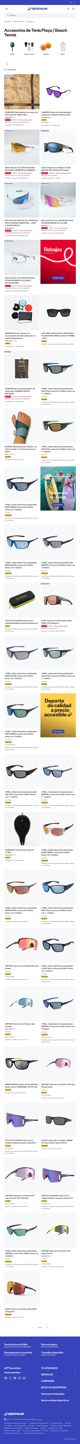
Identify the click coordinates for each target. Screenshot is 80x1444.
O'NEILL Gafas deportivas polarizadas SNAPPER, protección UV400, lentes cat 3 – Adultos (58, 794)
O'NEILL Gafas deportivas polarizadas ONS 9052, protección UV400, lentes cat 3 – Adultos (21, 794)
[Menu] (6, 8)
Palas (12, 54)
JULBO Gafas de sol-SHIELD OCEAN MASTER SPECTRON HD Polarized (56, 169)
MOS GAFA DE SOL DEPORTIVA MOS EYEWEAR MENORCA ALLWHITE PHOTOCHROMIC (20, 280)
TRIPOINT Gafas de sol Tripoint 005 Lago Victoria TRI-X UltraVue (20, 1197)
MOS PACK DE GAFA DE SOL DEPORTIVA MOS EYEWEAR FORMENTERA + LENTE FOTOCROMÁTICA (21, 222)
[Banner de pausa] (70, 2)
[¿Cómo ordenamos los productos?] (5, 70)
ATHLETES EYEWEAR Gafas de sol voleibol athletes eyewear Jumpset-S (20, 1141)
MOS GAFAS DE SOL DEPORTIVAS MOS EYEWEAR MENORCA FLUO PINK (57, 221)
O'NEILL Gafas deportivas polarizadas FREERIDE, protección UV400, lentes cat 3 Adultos (58, 565)
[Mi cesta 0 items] (73, 8)
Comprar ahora (58, 278)
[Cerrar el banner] (74, 2)
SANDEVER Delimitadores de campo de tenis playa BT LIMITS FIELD (21, 113)
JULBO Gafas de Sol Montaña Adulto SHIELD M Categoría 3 (56, 622)
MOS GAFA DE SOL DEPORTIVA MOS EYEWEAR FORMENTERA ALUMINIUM (20, 169)
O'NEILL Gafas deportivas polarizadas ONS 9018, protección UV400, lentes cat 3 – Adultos (58, 391)
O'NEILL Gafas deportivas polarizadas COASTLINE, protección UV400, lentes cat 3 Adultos (57, 968)
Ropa (63, 54)
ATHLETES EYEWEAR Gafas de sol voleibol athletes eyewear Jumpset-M (57, 1197)
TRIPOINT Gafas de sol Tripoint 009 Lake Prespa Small (58, 1085)
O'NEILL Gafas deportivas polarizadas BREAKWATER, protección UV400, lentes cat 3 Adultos (21, 565)
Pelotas (46, 54)
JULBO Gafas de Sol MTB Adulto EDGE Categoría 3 (21, 1310)
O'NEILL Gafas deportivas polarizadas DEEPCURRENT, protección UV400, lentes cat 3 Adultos (21, 507)
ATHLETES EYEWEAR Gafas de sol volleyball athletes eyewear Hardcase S (21, 622)
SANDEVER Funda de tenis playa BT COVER (20, 851)
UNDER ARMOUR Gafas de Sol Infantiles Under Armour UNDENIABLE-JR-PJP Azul (21, 1085)
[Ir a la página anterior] (32, 1327)
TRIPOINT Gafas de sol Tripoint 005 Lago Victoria (56, 1252)
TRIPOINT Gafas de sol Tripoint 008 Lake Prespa (22, 967)
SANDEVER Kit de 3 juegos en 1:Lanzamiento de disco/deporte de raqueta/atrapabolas (20, 335)
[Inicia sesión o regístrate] (68, 8)
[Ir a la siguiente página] (47, 1327)
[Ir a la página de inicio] (37, 8)
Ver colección (58, 504)
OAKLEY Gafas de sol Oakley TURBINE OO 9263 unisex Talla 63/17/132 (57, 1141)
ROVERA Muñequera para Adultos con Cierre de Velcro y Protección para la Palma (21, 449)
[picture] (22, 91)
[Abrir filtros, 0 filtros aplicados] (7, 64)
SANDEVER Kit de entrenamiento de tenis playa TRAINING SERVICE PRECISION (20, 391)
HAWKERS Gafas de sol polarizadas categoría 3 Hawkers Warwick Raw (56, 113)
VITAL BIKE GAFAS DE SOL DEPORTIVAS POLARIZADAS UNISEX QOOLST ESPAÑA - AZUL (58, 335)
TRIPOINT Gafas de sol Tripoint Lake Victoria (20, 1025)
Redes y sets (29, 54)
